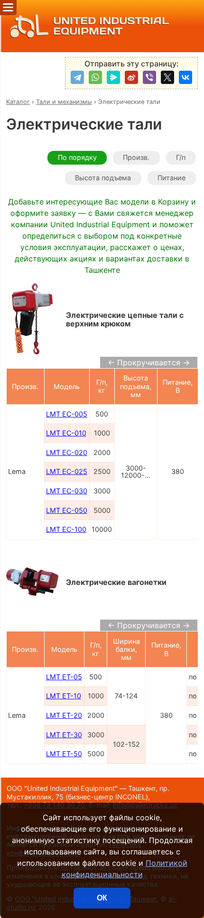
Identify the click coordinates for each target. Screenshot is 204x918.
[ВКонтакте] (185, 77)
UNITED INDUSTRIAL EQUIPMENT (111, 25)
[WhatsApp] (95, 77)
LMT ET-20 (64, 715)
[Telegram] (77, 77)
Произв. (136, 157)
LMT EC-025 (66, 471)
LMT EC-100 (66, 529)
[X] (167, 77)
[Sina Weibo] (131, 77)
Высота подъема (103, 178)
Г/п (180, 157)
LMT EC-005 (66, 414)
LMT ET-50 (64, 754)
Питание (171, 178)
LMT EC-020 (66, 452)
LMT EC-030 (66, 491)
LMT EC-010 (66, 433)
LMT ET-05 (64, 677)
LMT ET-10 (63, 696)
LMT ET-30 (64, 735)
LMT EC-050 (66, 510)
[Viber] (149, 77)
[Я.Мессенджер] (113, 77)
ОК (102, 898)
